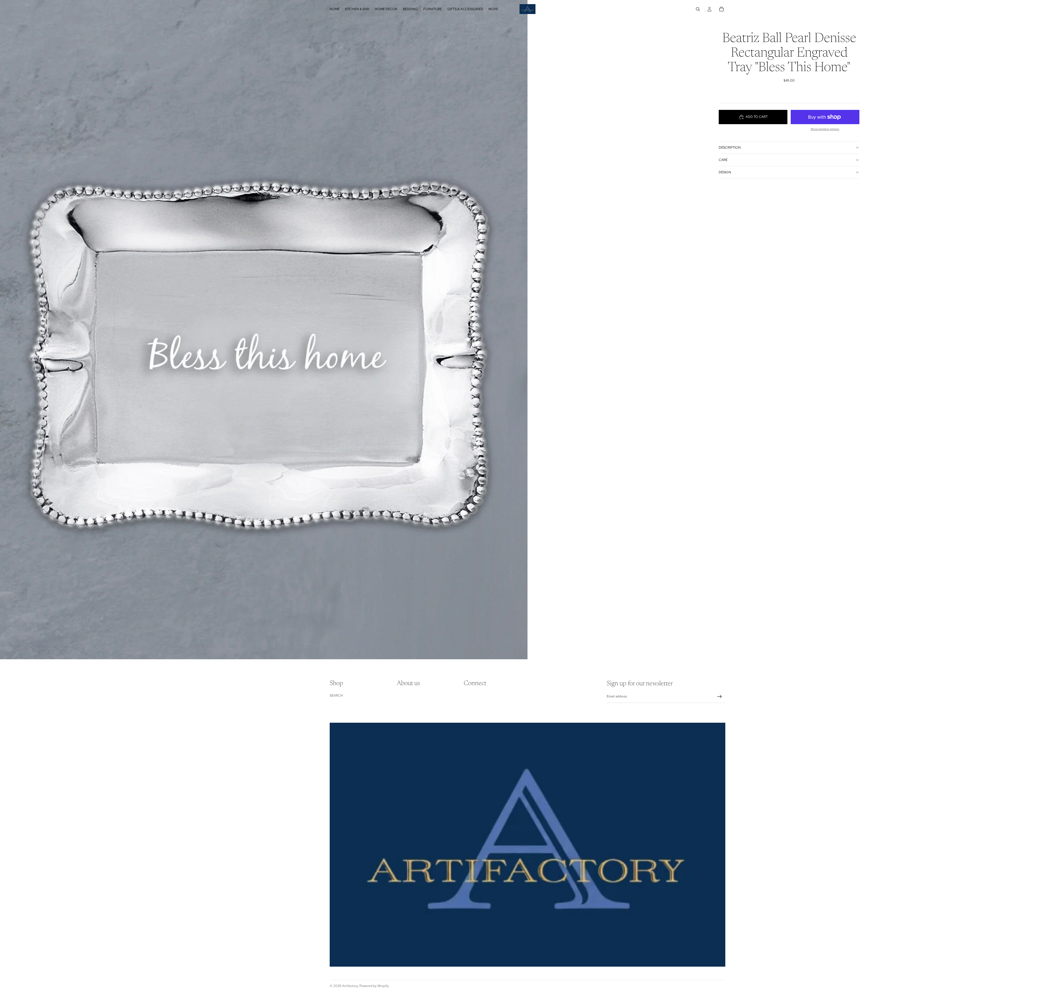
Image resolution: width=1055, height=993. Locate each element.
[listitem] (493, 9)
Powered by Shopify (374, 986)
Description (730, 147)
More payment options (825, 129)
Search (336, 695)
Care (723, 160)
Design (725, 172)
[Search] (698, 9)
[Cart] (721, 9)
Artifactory (350, 986)
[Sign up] (719, 696)
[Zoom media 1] (264, 329)
